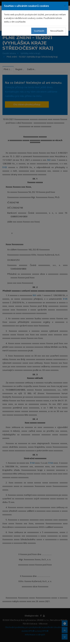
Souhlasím (39, 30)
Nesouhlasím (56, 30)
